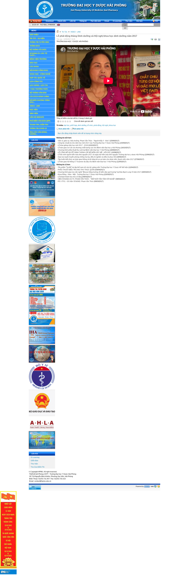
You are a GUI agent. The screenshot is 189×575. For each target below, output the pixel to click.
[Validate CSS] (158, 486)
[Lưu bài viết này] (159, 39)
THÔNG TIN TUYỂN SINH (39, 42)
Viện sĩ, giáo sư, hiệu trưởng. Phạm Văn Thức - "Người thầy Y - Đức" (83, 141)
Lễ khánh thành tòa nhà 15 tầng (70, 177)
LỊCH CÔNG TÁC (36, 81)
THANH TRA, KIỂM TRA (39, 125)
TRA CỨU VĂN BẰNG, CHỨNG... (38, 133)
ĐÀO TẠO (33, 63)
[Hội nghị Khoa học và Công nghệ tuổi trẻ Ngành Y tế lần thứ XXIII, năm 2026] (42, 197)
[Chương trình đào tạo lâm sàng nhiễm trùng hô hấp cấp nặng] (42, 215)
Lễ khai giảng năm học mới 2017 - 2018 (73, 145)
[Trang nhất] (57, 32)
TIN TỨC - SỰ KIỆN (37, 38)
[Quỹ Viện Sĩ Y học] (42, 362)
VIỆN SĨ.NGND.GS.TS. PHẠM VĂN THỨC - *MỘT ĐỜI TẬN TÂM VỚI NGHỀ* (86, 179)
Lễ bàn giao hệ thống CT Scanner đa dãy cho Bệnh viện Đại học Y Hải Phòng (87, 162)
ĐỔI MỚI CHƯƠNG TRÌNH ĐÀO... (40, 101)
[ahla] (42, 430)
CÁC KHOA (34, 67)
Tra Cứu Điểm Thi (37, 467)
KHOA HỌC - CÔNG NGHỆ (40, 74)
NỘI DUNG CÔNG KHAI (39, 70)
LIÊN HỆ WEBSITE (37, 117)
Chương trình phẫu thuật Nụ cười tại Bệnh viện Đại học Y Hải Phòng (83, 150)
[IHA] (42, 343)
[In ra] (155, 39)
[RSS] (155, 21)
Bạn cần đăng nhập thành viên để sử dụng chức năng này (80, 133)
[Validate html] (155, 486)
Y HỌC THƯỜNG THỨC (39, 89)
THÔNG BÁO (35, 46)
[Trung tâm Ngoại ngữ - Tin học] (42, 243)
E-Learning (35, 457)
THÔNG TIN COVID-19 (38, 128)
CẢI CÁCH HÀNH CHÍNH (39, 96)
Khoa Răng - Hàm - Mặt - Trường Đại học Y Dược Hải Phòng (80, 174)
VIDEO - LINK (35, 106)
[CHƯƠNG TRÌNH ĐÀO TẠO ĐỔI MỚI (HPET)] (42, 448)
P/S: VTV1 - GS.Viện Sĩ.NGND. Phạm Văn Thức (75, 181)
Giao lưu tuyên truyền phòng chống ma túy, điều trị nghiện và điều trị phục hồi (87, 157)
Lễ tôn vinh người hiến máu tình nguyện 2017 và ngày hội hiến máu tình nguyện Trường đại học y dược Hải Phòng (101, 155)
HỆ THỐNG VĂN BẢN (38, 93)
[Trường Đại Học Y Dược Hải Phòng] (94, 10)
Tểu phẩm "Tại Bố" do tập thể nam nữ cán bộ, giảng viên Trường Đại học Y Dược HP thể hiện (93, 167)
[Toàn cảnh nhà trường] (42, 160)
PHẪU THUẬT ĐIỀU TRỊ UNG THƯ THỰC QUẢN (76, 170)
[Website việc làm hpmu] (42, 178)
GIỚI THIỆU (34, 35)
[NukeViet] (147, 486)
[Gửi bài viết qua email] (152, 39)
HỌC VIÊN (34, 110)
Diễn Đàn (34, 461)
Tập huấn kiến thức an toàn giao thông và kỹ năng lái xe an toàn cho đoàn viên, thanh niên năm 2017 (96, 159)
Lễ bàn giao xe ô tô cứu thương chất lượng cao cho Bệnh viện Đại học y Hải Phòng (89, 148)
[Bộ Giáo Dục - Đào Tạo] (42, 415)
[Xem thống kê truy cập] (35, 489)
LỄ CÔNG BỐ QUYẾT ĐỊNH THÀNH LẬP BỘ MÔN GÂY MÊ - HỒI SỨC (84, 152)
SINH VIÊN (34, 113)
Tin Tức (64, 32)
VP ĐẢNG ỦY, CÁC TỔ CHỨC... (38, 54)
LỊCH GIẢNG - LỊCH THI (39, 85)
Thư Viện (34, 464)
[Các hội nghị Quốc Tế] (42, 283)
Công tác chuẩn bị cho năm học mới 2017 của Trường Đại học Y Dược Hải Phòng (88, 143)
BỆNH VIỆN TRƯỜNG (38, 59)
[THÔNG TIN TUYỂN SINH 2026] (42, 325)
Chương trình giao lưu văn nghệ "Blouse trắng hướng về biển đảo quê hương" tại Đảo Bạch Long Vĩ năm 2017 (99, 172)
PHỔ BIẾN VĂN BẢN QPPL (40, 121)
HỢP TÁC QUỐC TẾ (37, 78)
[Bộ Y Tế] (42, 389)
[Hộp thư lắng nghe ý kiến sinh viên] (42, 262)
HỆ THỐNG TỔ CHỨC (38, 50)
